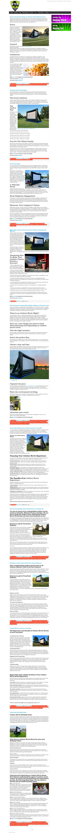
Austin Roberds (19, 83)
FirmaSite (13, 832)
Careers (31, 12)
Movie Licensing (25, 12)
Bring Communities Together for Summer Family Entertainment (27, 17)
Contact (46, 12)
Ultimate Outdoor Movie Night (18, 90)
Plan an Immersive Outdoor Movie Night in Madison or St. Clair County (29, 305)
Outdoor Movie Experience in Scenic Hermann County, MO (26, 428)
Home (12, 12)
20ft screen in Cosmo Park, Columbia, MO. (26, 128)
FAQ (20, 12)
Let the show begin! (15, 164)
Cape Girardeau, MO (26, 46)
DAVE (14, 77)
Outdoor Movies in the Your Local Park (20, 628)
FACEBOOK (19, 80)
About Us (16, 12)
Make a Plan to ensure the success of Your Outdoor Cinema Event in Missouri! (28, 230)
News (36, 12)
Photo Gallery (41, 12)
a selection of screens (31, 385)
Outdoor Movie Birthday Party (18, 712)
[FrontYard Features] (15, 5)
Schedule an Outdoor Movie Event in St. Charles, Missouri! (26, 563)
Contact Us (14, 380)
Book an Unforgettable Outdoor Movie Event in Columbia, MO (26, 509)
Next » (32, 829)
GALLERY (21, 78)
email (32, 501)
